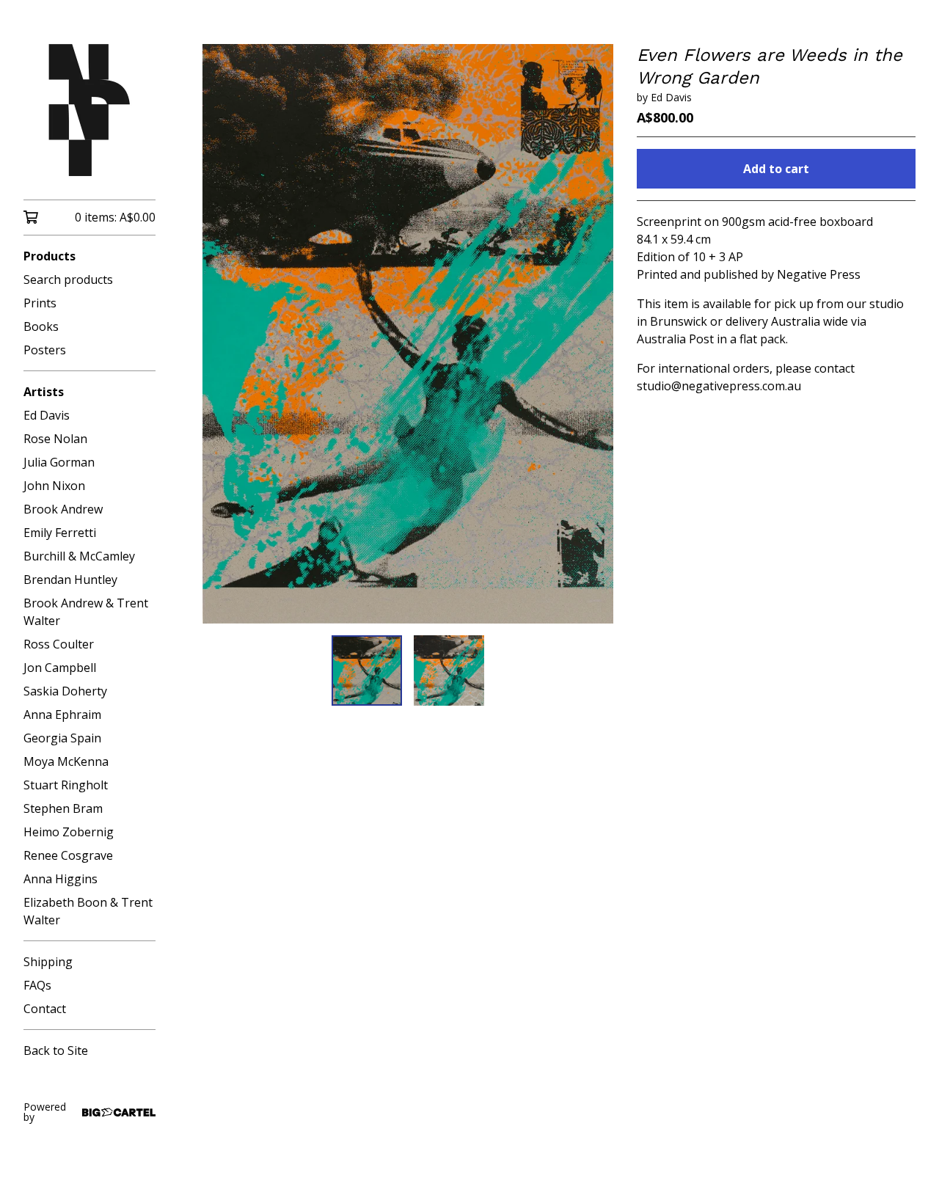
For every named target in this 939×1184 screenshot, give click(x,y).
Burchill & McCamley (79, 556)
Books (41, 326)
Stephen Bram (63, 808)
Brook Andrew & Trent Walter (85, 612)
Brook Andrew (63, 509)
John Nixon (54, 486)
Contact (44, 1009)
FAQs (37, 985)
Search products (68, 279)
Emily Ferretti (59, 533)
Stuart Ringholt (65, 785)
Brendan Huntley (70, 579)
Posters (44, 350)
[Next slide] (592, 333)
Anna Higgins (60, 879)
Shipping (48, 962)
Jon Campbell (59, 667)
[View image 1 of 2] (367, 670)
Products (49, 256)
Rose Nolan (55, 439)
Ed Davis (46, 415)
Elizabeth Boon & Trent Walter (88, 911)
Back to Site (55, 1050)
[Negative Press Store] (89, 110)
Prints (39, 303)
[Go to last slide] (223, 333)
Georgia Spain (62, 738)
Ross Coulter (58, 644)
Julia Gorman (59, 462)
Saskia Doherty (65, 691)
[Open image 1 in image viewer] (407, 334)
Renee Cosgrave (68, 855)
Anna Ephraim (62, 714)
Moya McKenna (66, 761)
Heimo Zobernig (68, 832)
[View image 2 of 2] (449, 670)
